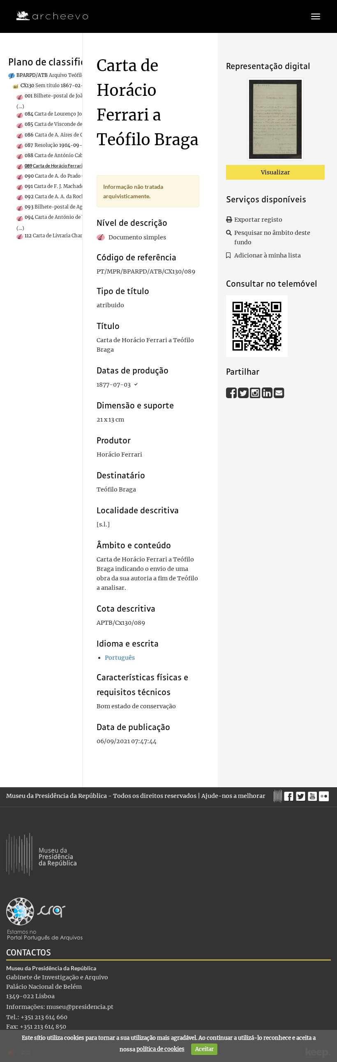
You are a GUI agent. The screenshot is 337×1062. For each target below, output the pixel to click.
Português (120, 657)
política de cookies (160, 1049)
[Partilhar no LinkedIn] (268, 392)
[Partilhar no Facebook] (232, 392)
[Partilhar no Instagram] (256, 392)
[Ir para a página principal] (47, 16)
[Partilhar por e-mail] (279, 392)
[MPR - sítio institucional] (279, 795)
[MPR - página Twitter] (302, 794)
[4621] (275, 121)
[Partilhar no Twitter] (244, 392)
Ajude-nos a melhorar (233, 796)
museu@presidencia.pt (79, 1007)
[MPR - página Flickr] (325, 794)
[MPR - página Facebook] (290, 794)
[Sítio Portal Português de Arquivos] (44, 918)
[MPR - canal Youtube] (313, 794)
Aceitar (204, 1049)
